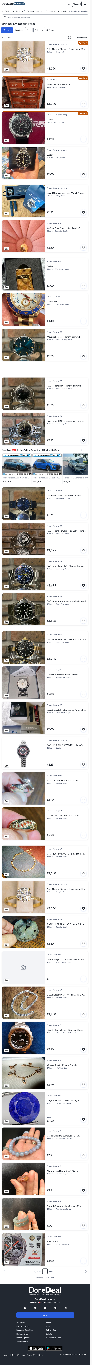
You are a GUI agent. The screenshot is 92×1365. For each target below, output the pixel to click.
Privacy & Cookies (17, 1355)
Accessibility (22, 1341)
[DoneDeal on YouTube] (45, 1307)
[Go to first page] (4, 1271)
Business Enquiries (24, 1330)
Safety (49, 1334)
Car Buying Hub (23, 1326)
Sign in (45, 1315)
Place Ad (77, 4)
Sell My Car (51, 1330)
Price (29, 30)
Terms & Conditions (35, 1355)
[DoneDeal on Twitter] (35, 1307)
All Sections (18, 11)
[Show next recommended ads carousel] (86, 450)
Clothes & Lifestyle (34, 11)
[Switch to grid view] (69, 37)
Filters (8, 30)
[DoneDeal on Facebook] (25, 1307)
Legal (6, 1355)
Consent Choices (53, 1337)
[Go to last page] (86, 1271)
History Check (22, 1334)
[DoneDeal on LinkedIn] (55, 1307)
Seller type (39, 30)
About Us (20, 1322)
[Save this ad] (83, 68)
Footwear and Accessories (56, 11)
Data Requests (23, 1337)
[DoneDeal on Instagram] (65, 1307)
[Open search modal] (69, 4)
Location (19, 30)
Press (48, 1322)
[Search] (5, 17)
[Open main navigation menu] (85, 3)
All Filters (50, 30)
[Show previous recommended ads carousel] (81, 450)
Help (48, 1326)
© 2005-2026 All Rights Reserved (73, 1354)
